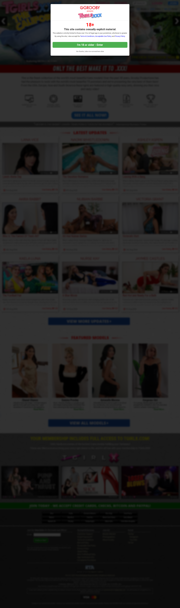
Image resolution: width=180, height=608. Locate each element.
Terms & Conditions (87, 36)
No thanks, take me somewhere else (90, 51)
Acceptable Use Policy (103, 36)
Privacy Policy (120, 36)
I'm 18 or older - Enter (90, 44)
